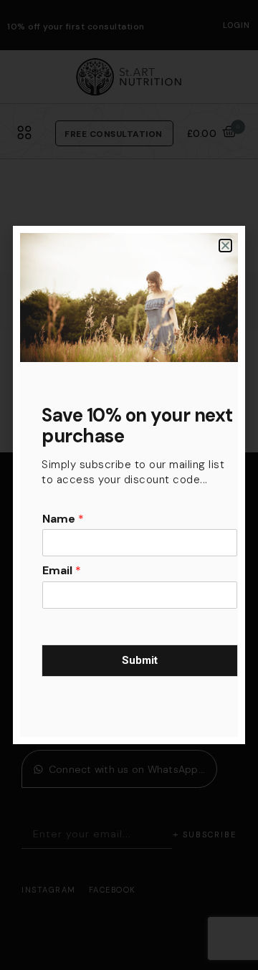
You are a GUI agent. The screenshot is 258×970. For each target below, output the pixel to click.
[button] (225, 245)
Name (63, 519)
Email (61, 571)
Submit (140, 660)
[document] (129, 485)
